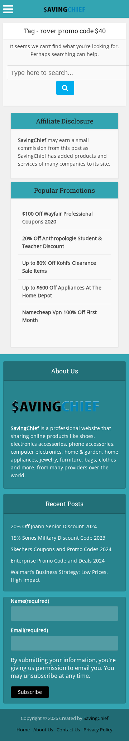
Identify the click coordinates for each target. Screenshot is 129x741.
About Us (43, 729)
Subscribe (30, 692)
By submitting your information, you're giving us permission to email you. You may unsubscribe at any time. (63, 668)
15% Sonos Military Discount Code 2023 (58, 537)
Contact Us (68, 729)
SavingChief (95, 718)
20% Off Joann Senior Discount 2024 (54, 526)
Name (30, 601)
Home (23, 729)
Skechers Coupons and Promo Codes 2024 (61, 549)
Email (29, 630)
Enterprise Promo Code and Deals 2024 (58, 560)
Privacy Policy (98, 729)
